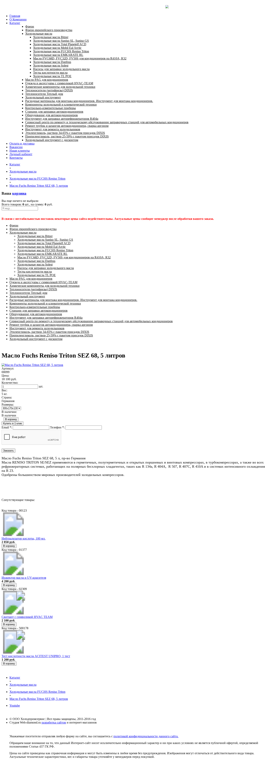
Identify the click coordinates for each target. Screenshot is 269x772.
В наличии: (9, 411)
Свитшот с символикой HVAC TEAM (27, 617)
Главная (14, 16)
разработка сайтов (54, 722)
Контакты (16, 157)
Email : (7, 427)
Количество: (10, 382)
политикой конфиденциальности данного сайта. (145, 736)
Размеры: (8, 404)
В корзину (11, 419)
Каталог (14, 23)
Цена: (5, 375)
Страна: (7, 397)
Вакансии (16, 147)
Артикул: (8, 368)
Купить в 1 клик (12, 423)
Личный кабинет (20, 154)
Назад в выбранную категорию (23, 485)
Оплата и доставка (21, 143)
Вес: (4, 390)
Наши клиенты (19, 150)
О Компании (18, 19)
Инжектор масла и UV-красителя (24, 577)
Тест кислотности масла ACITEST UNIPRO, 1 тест (36, 656)
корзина (19, 193)
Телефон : (57, 427)
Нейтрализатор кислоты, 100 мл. (23, 538)
